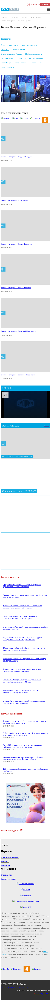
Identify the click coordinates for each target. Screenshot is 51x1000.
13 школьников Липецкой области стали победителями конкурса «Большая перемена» (25, 649)
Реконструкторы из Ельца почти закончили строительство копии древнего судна (20, 617)
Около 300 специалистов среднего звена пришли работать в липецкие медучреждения (22, 746)
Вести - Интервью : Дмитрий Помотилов (18, 331)
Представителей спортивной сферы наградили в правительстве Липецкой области (22, 586)
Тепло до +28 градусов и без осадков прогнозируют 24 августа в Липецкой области (24, 722)
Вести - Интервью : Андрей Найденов (17, 157)
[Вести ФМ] (25, 907)
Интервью (37, 17)
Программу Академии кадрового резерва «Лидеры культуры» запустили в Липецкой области (23, 758)
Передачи (14, 17)
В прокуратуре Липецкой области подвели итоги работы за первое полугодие (25, 628)
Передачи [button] (6, 39)
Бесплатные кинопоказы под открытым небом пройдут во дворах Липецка (24, 660)
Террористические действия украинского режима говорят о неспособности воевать (22, 670)
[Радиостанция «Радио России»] (25, 901)
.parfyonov (42, 993)
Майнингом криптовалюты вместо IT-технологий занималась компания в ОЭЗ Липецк (22, 607)
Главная (4, 17)
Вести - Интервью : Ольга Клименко (16, 244)
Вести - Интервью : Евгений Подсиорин (18, 375)
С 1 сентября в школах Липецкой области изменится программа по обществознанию (24, 702)
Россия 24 (26, 17)
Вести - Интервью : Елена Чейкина (16, 288)
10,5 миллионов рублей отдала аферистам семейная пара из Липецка (25, 770)
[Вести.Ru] (25, 889)
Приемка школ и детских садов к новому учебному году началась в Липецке (25, 596)
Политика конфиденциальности (14, 987)
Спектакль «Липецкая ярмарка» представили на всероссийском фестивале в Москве (22, 681)
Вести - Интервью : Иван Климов (15, 200)
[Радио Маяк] (25, 895)
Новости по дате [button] (9, 830)
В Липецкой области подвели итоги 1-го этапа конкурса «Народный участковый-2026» (25, 734)
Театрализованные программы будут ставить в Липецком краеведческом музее (21, 691)
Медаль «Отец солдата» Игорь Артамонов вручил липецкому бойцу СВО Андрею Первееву (22, 639)
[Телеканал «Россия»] (25, 883)
